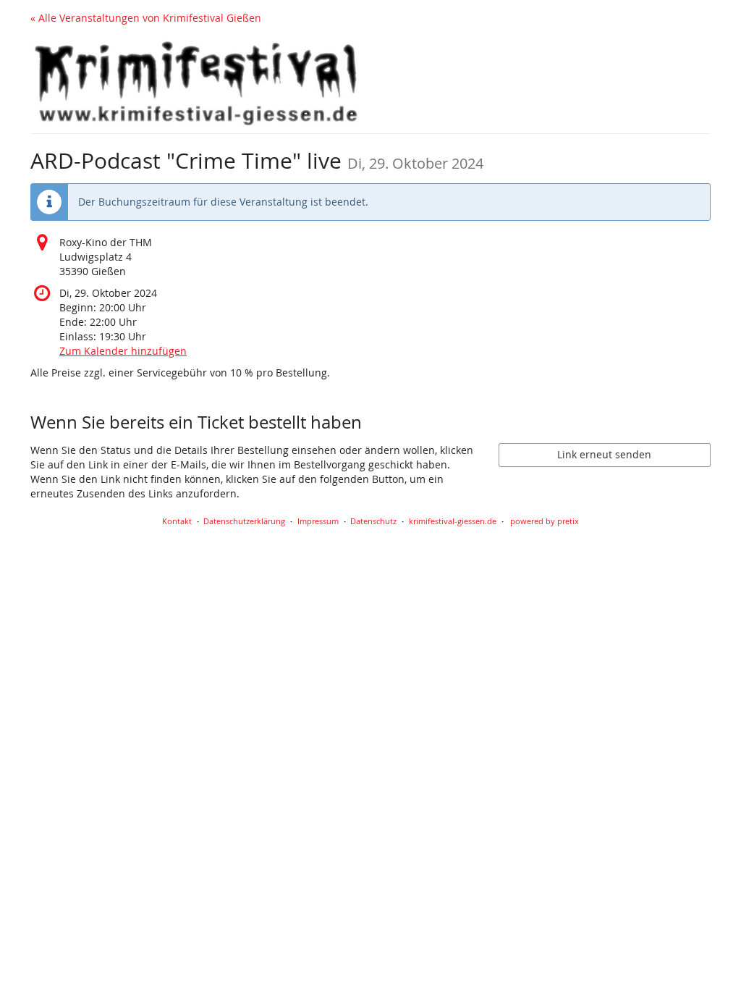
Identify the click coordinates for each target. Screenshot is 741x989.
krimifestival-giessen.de (452, 520)
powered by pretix (544, 520)
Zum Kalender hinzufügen (123, 351)
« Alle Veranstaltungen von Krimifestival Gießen (145, 18)
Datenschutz (373, 520)
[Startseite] (196, 83)
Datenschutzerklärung (244, 520)
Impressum (318, 520)
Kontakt (177, 520)
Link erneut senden (604, 454)
